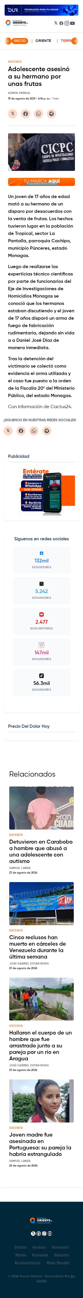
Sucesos (39, 1247)
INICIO (20, 41)
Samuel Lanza (19, 868)
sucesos (16, 835)
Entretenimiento (28, 1262)
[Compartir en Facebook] (25, 113)
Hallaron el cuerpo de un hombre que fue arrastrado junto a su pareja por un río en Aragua (40, 1045)
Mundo (21, 1255)
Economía (40, 1255)
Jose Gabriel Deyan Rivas (29, 963)
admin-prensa (19, 93)
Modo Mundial (58, 1262)
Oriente (43, 41)
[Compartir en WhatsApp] (38, 113)
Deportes (61, 1255)
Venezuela (60, 1247)
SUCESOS (15, 62)
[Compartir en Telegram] (51, 113)
